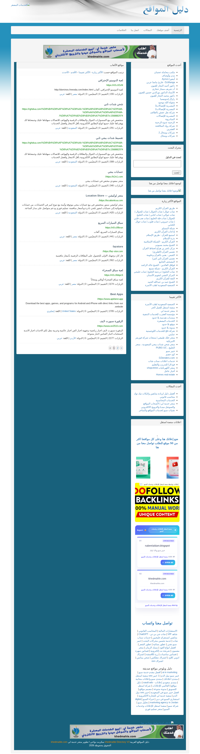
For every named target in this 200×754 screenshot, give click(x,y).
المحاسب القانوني (148, 631)
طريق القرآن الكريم (165, 208)
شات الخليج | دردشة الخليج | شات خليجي (154, 271)
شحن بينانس (143, 657)
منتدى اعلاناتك (171, 679)
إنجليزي (50, 311)
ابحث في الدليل (173, 157)
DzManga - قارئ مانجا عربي (160, 82)
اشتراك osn (157, 661)
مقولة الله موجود (166, 102)
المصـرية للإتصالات (165, 115)
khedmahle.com (157, 578)
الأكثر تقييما (84, 72)
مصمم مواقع (145, 689)
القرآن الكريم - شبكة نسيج (162, 268)
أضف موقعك (163, 30)
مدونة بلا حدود (168, 327)
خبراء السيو (148, 699)
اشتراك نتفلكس (159, 657)
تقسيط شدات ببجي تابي (109, 138)
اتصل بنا (135, 30)
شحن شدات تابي (113, 104)
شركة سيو (173, 705)
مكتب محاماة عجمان (164, 72)
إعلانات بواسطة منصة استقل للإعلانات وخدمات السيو (161, 484)
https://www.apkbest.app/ (110, 299)
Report (140, 530)
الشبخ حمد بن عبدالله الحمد (161, 282)
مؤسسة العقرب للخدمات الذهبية (159, 314)
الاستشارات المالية (168, 631)
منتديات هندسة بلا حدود (163, 317)
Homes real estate (165, 374)
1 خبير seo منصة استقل (147, 675)
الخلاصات (121, 30)
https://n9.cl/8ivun (114, 227)
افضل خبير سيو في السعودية (165, 692)
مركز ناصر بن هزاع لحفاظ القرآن (158, 248)
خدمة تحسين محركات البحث (157, 641)
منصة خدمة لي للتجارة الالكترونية (155, 695)
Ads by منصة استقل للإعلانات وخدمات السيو (161, 605)
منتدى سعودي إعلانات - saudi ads (160, 682)
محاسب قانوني (167, 397)
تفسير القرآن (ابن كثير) (163, 258)
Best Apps (116, 294)
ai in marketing (169, 672)
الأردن (73, 338)
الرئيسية (178, 30)
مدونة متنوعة (160, 689)
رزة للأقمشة (152, 654)
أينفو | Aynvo (168, 79)
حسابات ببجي (115, 171)
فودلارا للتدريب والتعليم (163, 364)
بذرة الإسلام (169, 238)
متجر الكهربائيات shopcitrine (161, 367)
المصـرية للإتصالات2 (165, 109)
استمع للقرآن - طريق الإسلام (160, 235)
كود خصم (170, 354)
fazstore (118, 246)
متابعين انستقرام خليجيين (164, 637)
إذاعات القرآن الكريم (165, 231)
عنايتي (171, 334)
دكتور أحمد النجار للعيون (163, 85)
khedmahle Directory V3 (117, 742)
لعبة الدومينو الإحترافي (110, 80)
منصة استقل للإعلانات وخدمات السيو (154, 556)
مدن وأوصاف (168, 75)
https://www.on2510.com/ (110, 326)
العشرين (171, 129)
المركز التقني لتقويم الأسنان (161, 275)
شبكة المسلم (168, 228)
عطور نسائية (159, 644)
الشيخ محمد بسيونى (165, 245)
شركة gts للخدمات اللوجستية (160, 331)
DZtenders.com (167, 357)
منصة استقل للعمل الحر (163, 307)
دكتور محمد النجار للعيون (162, 95)
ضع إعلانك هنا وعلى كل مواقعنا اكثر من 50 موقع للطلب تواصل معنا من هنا (157, 443)
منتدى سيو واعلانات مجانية (149, 679)
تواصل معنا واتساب (157, 623)
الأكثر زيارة (97, 72)
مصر (74, 94)
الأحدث (65, 72)
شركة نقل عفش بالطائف (162, 112)
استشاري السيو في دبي (167, 699)
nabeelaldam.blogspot (157, 545)
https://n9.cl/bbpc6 (113, 275)
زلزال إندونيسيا (167, 99)
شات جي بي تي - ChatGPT (152, 634)
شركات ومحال (167, 135)
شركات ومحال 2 (167, 132)
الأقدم (74, 72)
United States (69, 311)
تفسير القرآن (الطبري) (164, 251)
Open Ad (167, 562)
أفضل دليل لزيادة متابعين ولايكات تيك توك (154, 393)
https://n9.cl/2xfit (114, 85)
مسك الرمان (151, 647)
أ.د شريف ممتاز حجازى (163, 89)
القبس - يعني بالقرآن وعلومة (161, 255)
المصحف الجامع (167, 261)
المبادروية (170, 119)
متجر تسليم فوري (153, 709)
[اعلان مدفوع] (127, 731)
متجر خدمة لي (168, 311)
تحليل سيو (143, 702)
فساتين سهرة (142, 650)
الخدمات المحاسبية (165, 400)
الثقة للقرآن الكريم (165, 278)
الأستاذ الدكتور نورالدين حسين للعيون (156, 92)
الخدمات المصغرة (166, 321)
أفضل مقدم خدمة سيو (149, 672)
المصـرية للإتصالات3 (165, 105)
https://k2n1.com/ (114, 176)
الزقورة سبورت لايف (111, 321)
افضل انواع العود (168, 647)
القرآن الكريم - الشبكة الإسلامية (159, 241)
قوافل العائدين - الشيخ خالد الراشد (158, 265)
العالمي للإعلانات (160, 685)
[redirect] (157, 502)
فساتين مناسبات (168, 654)
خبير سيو (170, 351)
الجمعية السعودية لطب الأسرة (160, 285)
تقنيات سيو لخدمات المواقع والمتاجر (157, 410)
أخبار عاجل (169, 371)
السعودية (72, 128)
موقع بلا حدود (168, 324)
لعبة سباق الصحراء (112, 270)
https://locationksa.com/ (111, 200)
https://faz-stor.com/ (113, 251)
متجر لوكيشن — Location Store (104, 195)
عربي (62, 94)
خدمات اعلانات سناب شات (161, 361)
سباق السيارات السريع (110, 222)
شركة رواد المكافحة (165, 125)
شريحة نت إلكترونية (160, 650)
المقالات (147, 30)
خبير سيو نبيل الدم (170, 675)
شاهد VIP (172, 634)
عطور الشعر (145, 644)
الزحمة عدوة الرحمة (165, 122)
